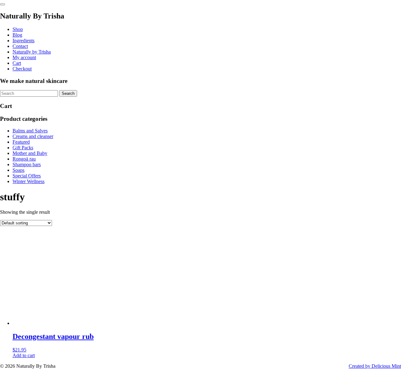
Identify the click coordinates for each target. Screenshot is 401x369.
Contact (20, 46)
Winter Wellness (28, 181)
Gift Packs (23, 147)
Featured (21, 142)
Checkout (22, 68)
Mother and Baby (30, 153)
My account (24, 57)
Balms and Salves (30, 130)
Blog (17, 35)
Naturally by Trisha (32, 51)
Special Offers (27, 175)
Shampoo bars (27, 164)
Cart (17, 63)
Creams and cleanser (33, 136)
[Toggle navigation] (2, 4)
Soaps (18, 170)
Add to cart (24, 355)
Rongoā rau (24, 158)
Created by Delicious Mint (375, 366)
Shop (18, 29)
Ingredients (23, 40)
